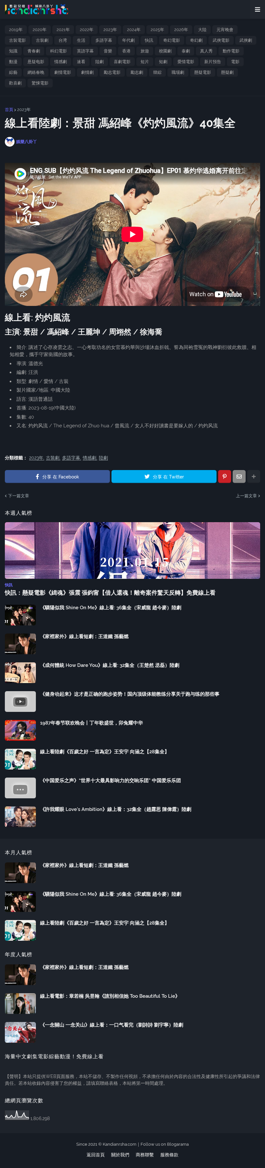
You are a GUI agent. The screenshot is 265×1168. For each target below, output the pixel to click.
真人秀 (206, 51)
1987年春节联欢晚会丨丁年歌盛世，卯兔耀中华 (91, 723)
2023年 (110, 29)
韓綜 (157, 72)
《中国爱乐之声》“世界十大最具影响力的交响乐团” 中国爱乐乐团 (110, 780)
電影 (235, 61)
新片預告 (212, 61)
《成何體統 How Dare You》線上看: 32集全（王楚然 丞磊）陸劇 (109, 665)
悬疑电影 (35, 61)
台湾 (62, 40)
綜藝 (13, 72)
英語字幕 (85, 51)
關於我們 (120, 1154)
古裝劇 (42, 40)
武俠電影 (221, 40)
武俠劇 (245, 40)
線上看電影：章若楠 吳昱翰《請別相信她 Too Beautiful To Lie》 (110, 996)
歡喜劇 (15, 83)
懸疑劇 (227, 72)
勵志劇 (137, 72)
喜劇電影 (122, 61)
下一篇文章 (18, 495)
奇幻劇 (196, 40)
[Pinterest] (224, 476)
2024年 (134, 29)
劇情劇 (87, 72)
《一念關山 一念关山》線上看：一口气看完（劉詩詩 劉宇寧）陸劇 (111, 1025)
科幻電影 (58, 51)
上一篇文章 (246, 495)
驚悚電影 (40, 83)
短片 (145, 61)
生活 (81, 40)
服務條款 (169, 1154)
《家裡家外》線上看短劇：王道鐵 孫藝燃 (84, 636)
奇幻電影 (171, 40)
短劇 (163, 61)
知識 (13, 51)
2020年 (40, 29)
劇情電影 (62, 72)
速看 (81, 61)
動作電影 (231, 51)
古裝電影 (17, 40)
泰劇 (186, 51)
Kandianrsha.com (119, 1144)
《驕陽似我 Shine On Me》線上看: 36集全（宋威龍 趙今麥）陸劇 (110, 608)
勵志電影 (112, 72)
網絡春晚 (35, 72)
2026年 (181, 29)
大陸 (202, 29)
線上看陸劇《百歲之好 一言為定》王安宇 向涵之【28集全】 (104, 752)
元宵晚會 (225, 29)
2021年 (63, 29)
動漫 (13, 61)
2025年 (157, 29)
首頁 (9, 109)
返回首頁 (96, 1154)
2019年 (16, 29)
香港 (126, 51)
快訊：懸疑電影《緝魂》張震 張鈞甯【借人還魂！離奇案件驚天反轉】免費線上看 (110, 592)
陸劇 (99, 61)
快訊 (149, 40)
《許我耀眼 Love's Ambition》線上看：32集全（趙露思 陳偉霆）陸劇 (115, 809)
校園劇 (165, 51)
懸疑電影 (202, 72)
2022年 (86, 29)
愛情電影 (185, 61)
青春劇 (33, 51)
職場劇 (178, 72)
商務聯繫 (145, 1154)
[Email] (239, 476)
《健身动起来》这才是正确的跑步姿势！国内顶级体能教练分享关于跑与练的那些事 (129, 694)
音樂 (108, 51)
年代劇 (128, 40)
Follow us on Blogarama (165, 1144)
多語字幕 (103, 40)
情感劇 (60, 61)
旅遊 (145, 51)
